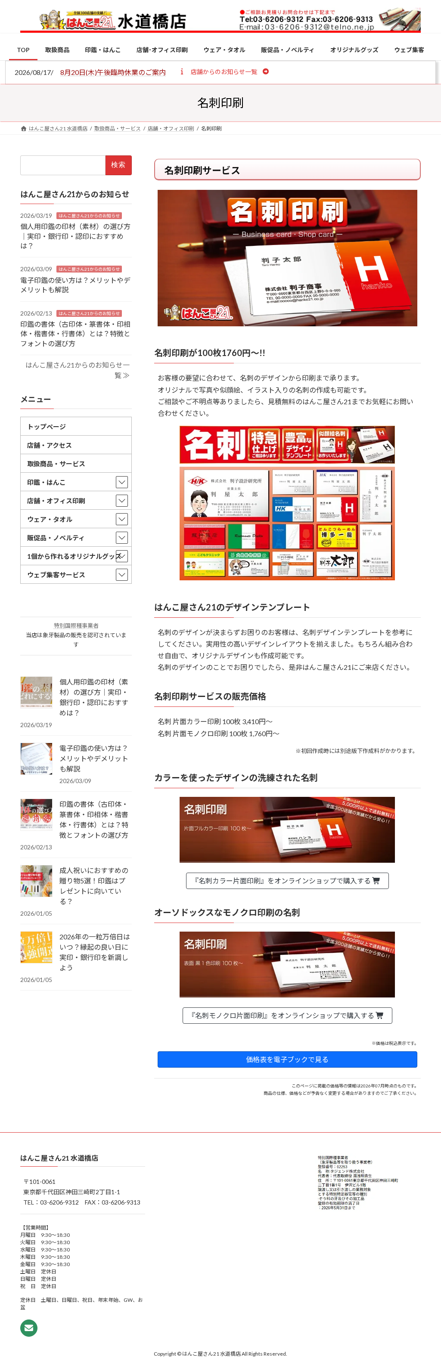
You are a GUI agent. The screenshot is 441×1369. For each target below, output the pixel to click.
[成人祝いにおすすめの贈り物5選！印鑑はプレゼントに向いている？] (36, 881)
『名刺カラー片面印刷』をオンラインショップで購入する (282, 881)
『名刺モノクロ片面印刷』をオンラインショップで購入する (282, 1015)
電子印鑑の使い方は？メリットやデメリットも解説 (93, 758)
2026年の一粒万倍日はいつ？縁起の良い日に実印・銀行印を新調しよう (94, 952)
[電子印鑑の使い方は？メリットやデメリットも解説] (36, 759)
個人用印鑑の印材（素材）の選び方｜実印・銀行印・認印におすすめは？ (75, 236)
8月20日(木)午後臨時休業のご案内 (113, 72)
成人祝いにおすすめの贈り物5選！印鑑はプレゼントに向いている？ (93, 885)
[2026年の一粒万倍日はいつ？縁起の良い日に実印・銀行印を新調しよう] (36, 948)
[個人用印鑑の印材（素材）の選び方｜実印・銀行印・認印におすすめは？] (36, 693)
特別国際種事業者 (76, 625)
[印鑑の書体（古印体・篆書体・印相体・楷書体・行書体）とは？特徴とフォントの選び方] (36, 815)
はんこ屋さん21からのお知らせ (89, 215)
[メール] (28, 1328)
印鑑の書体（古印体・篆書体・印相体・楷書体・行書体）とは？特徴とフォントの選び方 (75, 333)
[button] (224, 71)
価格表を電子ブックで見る (287, 1059)
